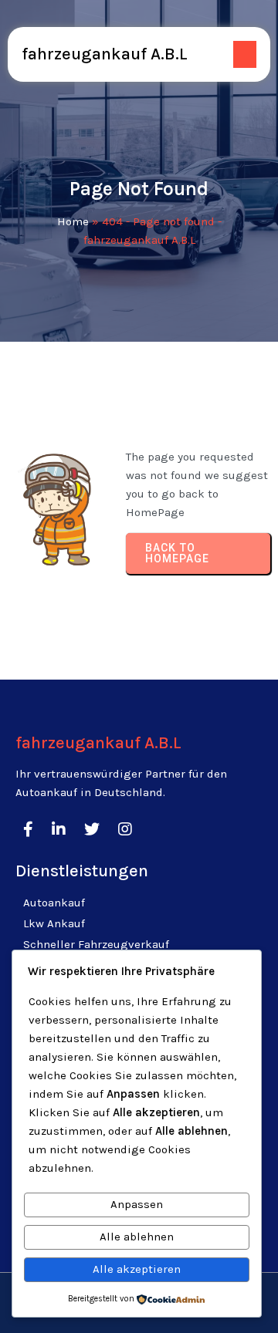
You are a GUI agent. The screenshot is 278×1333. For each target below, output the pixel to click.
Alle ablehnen (137, 1237)
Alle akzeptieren (137, 1269)
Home (73, 221)
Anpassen (136, 1204)
